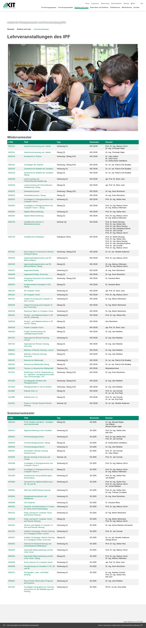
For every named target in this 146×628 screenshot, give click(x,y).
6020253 (11, 216)
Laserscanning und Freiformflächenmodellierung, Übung (38, 186)
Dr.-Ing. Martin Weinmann (115, 299)
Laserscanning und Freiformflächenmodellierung (35, 180)
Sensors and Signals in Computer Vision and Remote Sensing (38, 526)
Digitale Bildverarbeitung (33, 212)
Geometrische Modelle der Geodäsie (38, 169)
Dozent (108, 142)
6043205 (11, 562)
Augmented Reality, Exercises (36, 274)
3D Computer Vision (32, 291)
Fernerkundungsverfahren (34, 447)
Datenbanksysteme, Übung (35, 195)
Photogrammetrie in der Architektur (38, 387)
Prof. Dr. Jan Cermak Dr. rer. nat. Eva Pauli (114, 392)
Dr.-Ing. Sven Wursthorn (115, 191)
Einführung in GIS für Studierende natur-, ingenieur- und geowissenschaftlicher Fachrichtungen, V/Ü (39, 374)
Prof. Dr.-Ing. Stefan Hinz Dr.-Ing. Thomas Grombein (116, 491)
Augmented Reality (31, 270)
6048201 (11, 581)
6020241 (11, 437)
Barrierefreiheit (116, 3)
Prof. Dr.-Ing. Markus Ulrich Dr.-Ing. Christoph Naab (116, 147)
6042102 (11, 305)
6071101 (11, 372)
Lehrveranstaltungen (41, 29)
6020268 (11, 463)
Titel (26, 142)
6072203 (11, 381)
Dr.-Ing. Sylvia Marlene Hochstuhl (118, 525)
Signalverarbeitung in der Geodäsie (38, 430)
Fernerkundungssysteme (34, 437)
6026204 (11, 496)
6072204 (11, 387)
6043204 (11, 556)
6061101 (11, 360)
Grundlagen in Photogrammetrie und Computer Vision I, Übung (38, 207)
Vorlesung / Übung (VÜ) (66, 156)
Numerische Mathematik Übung (36, 364)
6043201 (11, 544)
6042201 (11, 525)
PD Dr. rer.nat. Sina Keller (115, 587)
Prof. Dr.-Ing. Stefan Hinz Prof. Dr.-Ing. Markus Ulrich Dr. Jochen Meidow (116, 484)
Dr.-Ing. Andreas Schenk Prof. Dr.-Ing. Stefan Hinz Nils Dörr (115, 574)
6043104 (11, 327)
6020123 (11, 422)
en (142, 3)
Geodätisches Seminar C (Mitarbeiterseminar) (34, 223)
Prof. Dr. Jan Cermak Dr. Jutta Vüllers (113, 452)
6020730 (11, 237)
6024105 (11, 264)
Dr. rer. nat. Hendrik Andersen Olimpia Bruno (117, 538)
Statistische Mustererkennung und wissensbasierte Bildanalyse (37, 545)
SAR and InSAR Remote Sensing (37, 490)
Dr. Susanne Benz (112, 278)
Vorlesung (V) (62, 146)
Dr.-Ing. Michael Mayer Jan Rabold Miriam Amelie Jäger (114, 424)
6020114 (11, 152)
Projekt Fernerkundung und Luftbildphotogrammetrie (35, 333)
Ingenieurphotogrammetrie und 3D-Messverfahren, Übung (38, 265)
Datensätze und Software (99, 7)
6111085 (11, 397)
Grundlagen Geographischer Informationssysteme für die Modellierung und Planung (39, 589)
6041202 (11, 513)
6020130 (11, 156)
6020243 (11, 447)
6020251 (11, 199)
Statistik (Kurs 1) (31, 391)
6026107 (11, 270)
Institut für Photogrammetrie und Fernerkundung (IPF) (36, 22)
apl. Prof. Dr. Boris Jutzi (115, 179)
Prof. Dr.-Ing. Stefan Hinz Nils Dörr (115, 431)
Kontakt (136, 7)
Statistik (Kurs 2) (31, 397)
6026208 (11, 503)
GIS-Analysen (29, 503)
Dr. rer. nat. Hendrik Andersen (117, 252)
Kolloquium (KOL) (64, 237)
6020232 (11, 195)
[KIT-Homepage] (9, 5)
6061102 (11, 364)
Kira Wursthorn (111, 321)
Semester (94, 142)
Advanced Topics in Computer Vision (38, 311)
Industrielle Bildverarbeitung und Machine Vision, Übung (38, 557)
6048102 (11, 354)
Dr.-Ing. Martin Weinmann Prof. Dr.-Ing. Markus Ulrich (116, 520)
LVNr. (10, 142)
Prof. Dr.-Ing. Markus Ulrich (116, 258)
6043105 (11, 332)
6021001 (11, 252)
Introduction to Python (32, 156)
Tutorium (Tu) (62, 368)
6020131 (11, 165)
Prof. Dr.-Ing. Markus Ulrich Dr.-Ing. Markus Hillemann (116, 207)
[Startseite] (142, 7)
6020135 (11, 169)
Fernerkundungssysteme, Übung (37, 443)
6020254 (11, 212)
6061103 (11, 368)
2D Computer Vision (32, 295)
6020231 (11, 191)
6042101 (11, 299)
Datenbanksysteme (31, 191)
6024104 (11, 258)
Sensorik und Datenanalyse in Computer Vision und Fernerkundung (39, 508)
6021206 (11, 476)
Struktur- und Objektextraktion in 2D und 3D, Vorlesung (38, 316)
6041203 (11, 519)
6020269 (11, 469)
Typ (58, 142)
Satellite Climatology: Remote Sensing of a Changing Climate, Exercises (39, 538)
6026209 (11, 278)
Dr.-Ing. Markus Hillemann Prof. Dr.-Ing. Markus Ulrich (116, 265)
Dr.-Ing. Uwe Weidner (114, 332)
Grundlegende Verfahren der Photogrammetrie (35, 382)
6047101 (11, 338)
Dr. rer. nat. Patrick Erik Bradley (118, 165)
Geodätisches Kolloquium (34, 237)
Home (87, 3)
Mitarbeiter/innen (112, 368)
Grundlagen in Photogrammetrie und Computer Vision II (38, 464)
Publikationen (115, 7)
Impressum (95, 3)
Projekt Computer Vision (33, 327)
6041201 (11, 507)
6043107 (11, 537)
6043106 (11, 531)
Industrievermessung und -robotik (37, 146)
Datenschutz (105, 3)
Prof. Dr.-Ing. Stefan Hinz (115, 199)
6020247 (11, 451)
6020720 (11, 222)
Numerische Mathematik (33, 360)
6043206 (11, 566)
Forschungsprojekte (65, 7)
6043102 (11, 321)
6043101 (11, 315)
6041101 (11, 295)
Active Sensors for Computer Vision (38, 562)
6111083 (11, 391)
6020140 (11, 185)
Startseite (10, 29)
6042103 (11, 311)
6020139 (11, 179)
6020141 (11, 430)
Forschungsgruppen (48, 7)
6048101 (11, 350)
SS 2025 (93, 422)
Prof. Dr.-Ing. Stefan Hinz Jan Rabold (115, 477)
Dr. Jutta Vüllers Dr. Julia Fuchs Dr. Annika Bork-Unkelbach (116, 158)
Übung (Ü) (61, 152)
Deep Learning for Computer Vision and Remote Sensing (38, 514)
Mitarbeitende (127, 7)
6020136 (11, 173)
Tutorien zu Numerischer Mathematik (38, 368)
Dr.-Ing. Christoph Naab (114, 152)
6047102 (11, 344)
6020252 (11, 206)
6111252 (11, 403)
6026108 (11, 274)
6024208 (11, 482)
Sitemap (126, 3)
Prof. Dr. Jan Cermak (113, 457)
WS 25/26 (93, 146)
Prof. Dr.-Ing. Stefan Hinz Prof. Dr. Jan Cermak (115, 438)
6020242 (11, 443)
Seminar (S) (61, 222)
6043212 (11, 572)
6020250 (11, 457)
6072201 (11, 587)
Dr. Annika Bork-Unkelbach (116, 443)
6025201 (11, 490)
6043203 (11, 550)
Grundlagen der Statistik (33, 165)
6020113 (11, 146)
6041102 (11, 291)
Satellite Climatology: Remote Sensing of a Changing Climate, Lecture (39, 532)
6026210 (11, 285)
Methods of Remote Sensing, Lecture (39, 350)
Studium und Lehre (81, 7)
